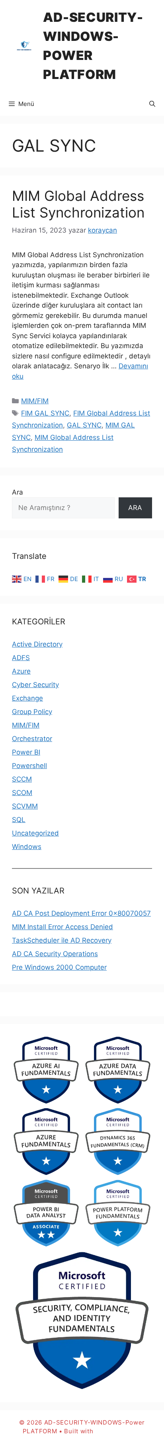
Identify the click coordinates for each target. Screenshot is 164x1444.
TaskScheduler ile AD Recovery (61, 940)
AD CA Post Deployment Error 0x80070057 (81, 913)
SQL (18, 820)
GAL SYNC (84, 425)
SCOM (22, 793)
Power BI (26, 752)
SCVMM (25, 806)
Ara (17, 492)
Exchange (27, 698)
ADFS (21, 658)
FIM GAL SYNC (45, 413)
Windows (26, 847)
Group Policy (32, 712)
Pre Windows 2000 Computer (59, 967)
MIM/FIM (35, 401)
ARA (135, 508)
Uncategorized (35, 833)
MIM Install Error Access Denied (62, 927)
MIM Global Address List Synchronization (78, 204)
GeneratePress (118, 1431)
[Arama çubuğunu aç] (152, 104)
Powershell (29, 766)
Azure (21, 671)
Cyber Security (35, 685)
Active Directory (37, 644)
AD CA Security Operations (55, 954)
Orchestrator (32, 739)
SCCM (22, 779)
